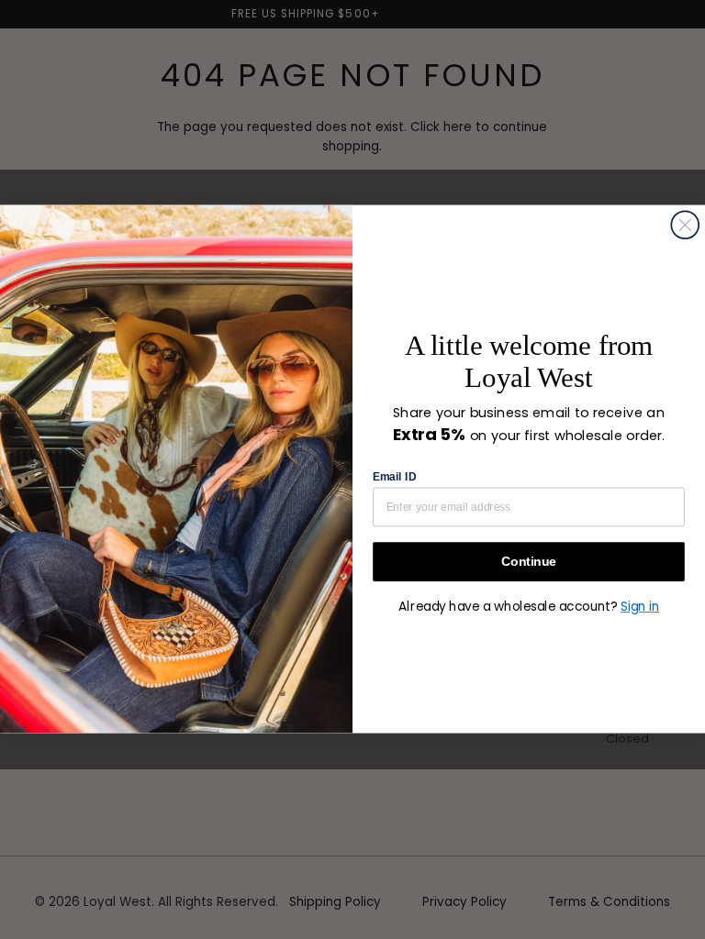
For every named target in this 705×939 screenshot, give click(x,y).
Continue (528, 562)
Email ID (394, 476)
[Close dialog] (685, 225)
